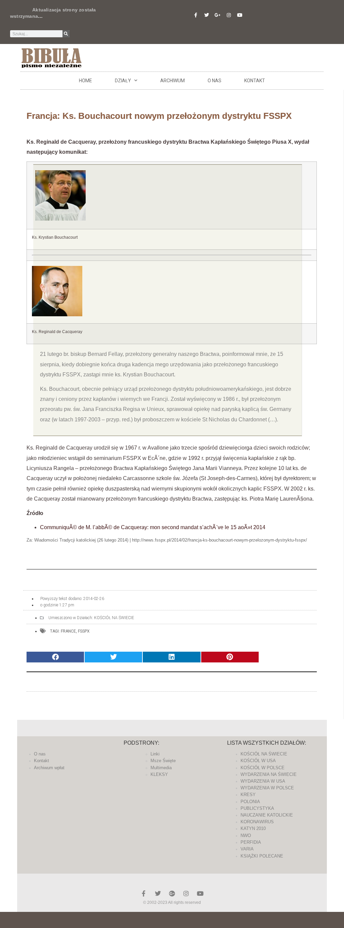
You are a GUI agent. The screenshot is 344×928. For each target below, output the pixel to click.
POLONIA (250, 801)
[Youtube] (240, 15)
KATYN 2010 (253, 828)
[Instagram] (228, 15)
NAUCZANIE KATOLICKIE (267, 815)
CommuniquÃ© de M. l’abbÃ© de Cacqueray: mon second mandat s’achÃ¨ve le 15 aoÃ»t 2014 (152, 527)
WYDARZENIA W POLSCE (267, 787)
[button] (55, 657)
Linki (155, 753)
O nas (214, 80)
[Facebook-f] (195, 15)
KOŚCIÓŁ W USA (258, 760)
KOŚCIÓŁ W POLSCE (263, 767)
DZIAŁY (123, 80)
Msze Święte (163, 760)
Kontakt (254, 80)
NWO (246, 835)
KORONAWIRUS (257, 821)
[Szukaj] (66, 33)
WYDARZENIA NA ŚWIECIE (269, 774)
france (68, 631)
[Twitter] (206, 15)
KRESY (248, 794)
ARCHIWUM (172, 80)
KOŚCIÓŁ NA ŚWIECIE (114, 617)
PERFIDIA (251, 842)
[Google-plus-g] (217, 15)
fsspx (84, 631)
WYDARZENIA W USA (263, 781)
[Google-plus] (172, 893)
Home (85, 80)
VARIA (247, 848)
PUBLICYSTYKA (257, 808)
